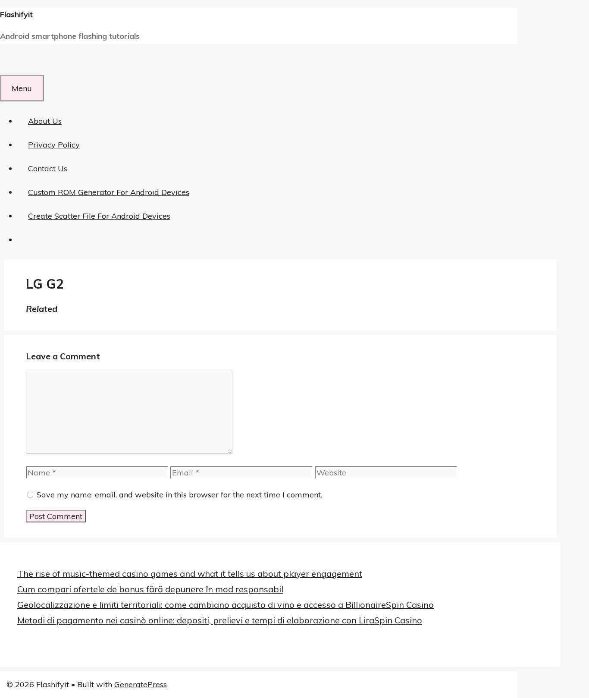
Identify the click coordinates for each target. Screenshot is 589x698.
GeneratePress (140, 684)
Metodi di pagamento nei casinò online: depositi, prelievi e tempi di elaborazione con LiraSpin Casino (219, 620)
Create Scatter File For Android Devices (99, 216)
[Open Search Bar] (11, 63)
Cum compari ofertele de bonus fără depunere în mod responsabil (150, 589)
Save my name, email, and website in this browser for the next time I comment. (179, 495)
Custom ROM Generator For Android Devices (108, 192)
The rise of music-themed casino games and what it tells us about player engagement (189, 573)
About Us (45, 121)
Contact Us (47, 168)
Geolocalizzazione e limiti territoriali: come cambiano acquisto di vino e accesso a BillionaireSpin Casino (225, 604)
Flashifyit (16, 14)
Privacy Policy (54, 145)
